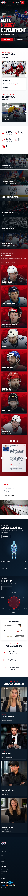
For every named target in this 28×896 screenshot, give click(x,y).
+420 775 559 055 (6, 792)
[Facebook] (5, 851)
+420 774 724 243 (6, 718)
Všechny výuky (20, 39)
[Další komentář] (25, 457)
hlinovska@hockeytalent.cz (8, 720)
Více (11, 464)
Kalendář (3, 859)
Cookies (2, 875)
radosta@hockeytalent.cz (7, 757)
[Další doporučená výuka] (26, 112)
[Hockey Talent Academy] (3, 2)
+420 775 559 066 (6, 829)
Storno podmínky (4, 871)
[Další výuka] (26, 75)
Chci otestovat (6, 588)
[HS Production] (8, 631)
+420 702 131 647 (6, 755)
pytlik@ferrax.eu (5, 794)
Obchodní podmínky (5, 869)
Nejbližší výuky (7, 39)
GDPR (2, 873)
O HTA (2, 858)
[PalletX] (20, 631)
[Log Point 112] (20, 625)
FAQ (2, 863)
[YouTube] (8, 851)
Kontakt (2, 861)
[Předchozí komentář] (2, 457)
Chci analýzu (6, 536)
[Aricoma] (8, 636)
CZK (16, 2)
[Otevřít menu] (25, 2)
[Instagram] (2, 851)
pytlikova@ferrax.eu (6, 831)
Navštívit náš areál (9, 495)
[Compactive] (8, 625)
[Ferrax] (20, 636)
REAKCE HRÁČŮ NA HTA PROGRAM (8, 262)
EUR (18, 2)
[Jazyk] (14, 2)
